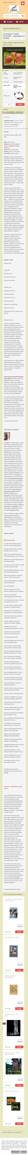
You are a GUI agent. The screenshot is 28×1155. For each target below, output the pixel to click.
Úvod (4, 28)
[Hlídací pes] (19, 95)
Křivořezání (7, 495)
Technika (17, 28)
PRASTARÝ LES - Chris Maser (12, 1015)
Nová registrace (12, 2)
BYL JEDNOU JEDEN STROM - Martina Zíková (13, 899)
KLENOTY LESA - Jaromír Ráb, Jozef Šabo (12, 1053)
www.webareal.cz (17, 1132)
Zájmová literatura (11, 28)
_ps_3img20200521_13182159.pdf (13, 112)
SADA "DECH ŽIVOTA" (11, 1091)
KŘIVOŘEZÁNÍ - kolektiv (12, 937)
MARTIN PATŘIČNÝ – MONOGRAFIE (11, 976)
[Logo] (14, 9)
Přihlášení (5, 2)
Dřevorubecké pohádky (16, 478)
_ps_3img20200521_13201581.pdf (13, 113)
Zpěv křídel (14, 124)
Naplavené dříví (14, 510)
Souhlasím (23, 1152)
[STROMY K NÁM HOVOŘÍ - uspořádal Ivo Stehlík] (14, 47)
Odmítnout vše (15, 1152)
